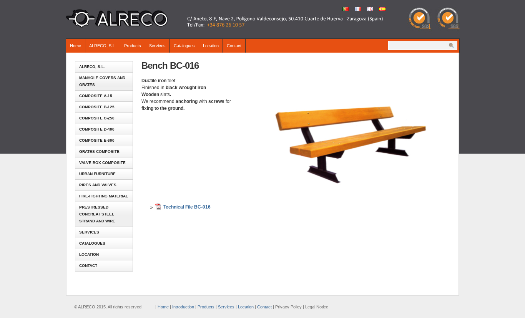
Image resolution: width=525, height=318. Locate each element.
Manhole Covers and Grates (102, 81)
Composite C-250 (97, 118)
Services (157, 45)
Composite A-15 (95, 96)
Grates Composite (99, 151)
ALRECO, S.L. (102, 45)
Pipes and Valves (97, 185)
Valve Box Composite (102, 163)
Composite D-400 (97, 129)
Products (132, 45)
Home (75, 45)
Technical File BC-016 (187, 207)
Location (211, 45)
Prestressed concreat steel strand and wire (97, 214)
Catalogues (184, 45)
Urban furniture (97, 174)
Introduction (183, 307)
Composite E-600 (97, 140)
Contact (234, 45)
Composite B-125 (97, 107)
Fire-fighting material (103, 196)
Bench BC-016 (170, 65)
